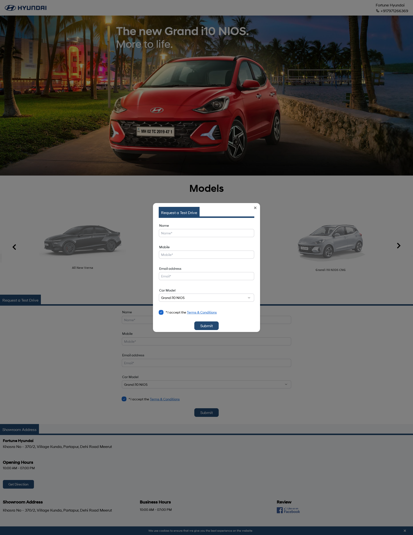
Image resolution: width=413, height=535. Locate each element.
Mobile (164, 247)
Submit (206, 325)
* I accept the (191, 312)
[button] (255, 208)
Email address (170, 268)
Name (164, 225)
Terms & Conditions (202, 312)
